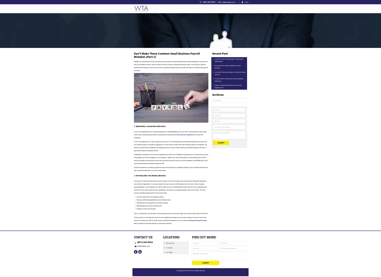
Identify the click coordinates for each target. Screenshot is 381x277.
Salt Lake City (170, 243)
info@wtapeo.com (228, 2)
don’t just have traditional (185, 135)
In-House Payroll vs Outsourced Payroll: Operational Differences (229, 80)
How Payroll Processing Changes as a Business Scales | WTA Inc (230, 73)
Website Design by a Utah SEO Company (190, 273)
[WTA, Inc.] (141, 8)
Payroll (136, 61)
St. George (169, 248)
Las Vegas (169, 252)
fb (136, 252)
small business (173, 132)
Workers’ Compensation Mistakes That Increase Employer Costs (228, 86)
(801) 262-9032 (209, 2)
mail (140, 252)
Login (247, 2)
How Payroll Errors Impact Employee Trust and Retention (228, 67)
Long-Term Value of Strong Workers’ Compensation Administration (229, 60)
